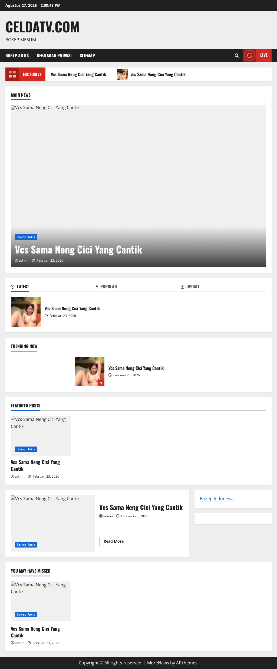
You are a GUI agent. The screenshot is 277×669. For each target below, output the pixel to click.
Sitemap (87, 55)
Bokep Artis (17, 55)
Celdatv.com (42, 26)
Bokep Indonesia (217, 499)
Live (264, 55)
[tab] (53, 287)
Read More (116, 542)
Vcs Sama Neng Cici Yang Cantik (77, 74)
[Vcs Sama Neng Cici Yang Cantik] (138, 186)
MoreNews (158, 663)
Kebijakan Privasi (54, 55)
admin (23, 260)
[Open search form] (237, 55)
